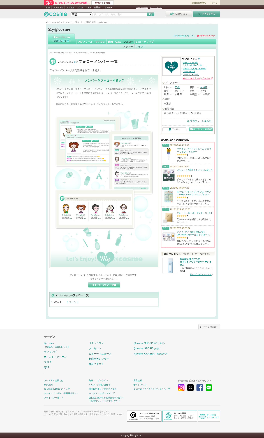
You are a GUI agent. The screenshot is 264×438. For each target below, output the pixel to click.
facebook (199, 387)
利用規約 (48, 384)
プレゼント (95, 348)
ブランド (70, 7)
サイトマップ (139, 384)
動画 (110, 41)
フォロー (128, 41)
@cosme (57, 345)
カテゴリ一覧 (142, 7)
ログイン (214, 2)
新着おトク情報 (102, 3)
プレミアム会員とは (53, 380)
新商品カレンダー (99, 358)
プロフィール (85, 41)
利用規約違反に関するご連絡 (103, 389)
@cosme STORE (147, 348)
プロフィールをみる (200, 121)
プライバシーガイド (53, 397)
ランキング (58, 7)
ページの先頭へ (210, 327)
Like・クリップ (145, 41)
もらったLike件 (193, 65)
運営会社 (137, 380)
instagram (181, 387)
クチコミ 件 (190, 62)
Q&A (89, 7)
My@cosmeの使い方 (184, 35)
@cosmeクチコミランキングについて (151, 389)
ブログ (80, 7)
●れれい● (88, 62)
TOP (48, 7)
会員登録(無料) (199, 2)
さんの (197, 78)
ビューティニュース (100, 353)
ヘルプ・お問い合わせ (99, 384)
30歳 (177, 87)
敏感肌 (203, 87)
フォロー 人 (189, 71)
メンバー (128, 46)
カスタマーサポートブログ (102, 393)
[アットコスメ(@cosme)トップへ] (55, 15)
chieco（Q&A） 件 (194, 68)
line (209, 387)
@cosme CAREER (151, 353)
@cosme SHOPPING (149, 343)
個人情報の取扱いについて (57, 389)
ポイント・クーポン (55, 356)
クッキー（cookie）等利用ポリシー (61, 393)
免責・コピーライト (98, 380)
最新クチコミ (96, 364)
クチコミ (100, 41)
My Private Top (207, 35)
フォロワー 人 (191, 74)
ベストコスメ (156, 7)
